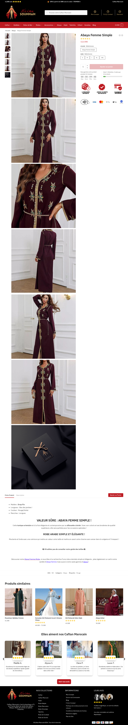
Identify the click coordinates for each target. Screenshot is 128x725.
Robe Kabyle (42, 703)
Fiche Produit (9, 495)
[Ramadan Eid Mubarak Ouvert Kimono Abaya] (49, 602)
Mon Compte (95, 14)
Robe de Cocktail (43, 715)
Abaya (14, 30)
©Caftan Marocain (39, 722)
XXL (102, 58)
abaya (85, 562)
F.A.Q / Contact (108, 14)
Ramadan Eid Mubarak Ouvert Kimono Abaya (48, 619)
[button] (86, 39)
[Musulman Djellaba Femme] (18, 602)
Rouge (78, 573)
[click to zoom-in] (43, 65)
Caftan (40, 695)
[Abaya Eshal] (109, 602)
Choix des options (18, 629)
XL (97, 58)
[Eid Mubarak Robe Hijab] (79, 602)
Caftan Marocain (43, 698)
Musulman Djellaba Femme (14, 618)
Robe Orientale (43, 709)
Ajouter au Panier (115, 495)
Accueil (7, 30)
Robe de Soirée (43, 717)
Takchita (41, 712)
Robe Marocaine (43, 706)
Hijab (40, 700)
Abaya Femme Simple (88, 50)
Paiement (120, 14)
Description (20, 495)
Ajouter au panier (106, 67)
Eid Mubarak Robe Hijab (73, 618)
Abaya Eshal (100, 618)
